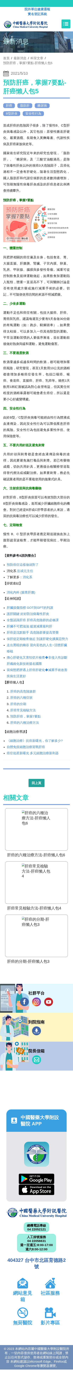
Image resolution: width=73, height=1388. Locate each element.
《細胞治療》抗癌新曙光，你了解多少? (35, 741)
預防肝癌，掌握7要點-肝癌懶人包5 (27, 63)
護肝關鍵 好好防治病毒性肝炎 (28, 614)
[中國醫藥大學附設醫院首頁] (30, 24)
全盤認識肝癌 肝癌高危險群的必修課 (33, 620)
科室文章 (36, 58)
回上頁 (36, 783)
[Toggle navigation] (65, 24)
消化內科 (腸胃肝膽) (21, 592)
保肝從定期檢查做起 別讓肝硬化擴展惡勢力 (37, 639)
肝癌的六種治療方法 (24, 722)
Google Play (36, 1178)
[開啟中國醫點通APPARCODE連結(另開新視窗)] (36, 1154)
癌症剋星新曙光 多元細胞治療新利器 (33, 753)
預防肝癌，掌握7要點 (25, 716)
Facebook (24, 1001)
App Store (36, 1189)
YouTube (48, 1001)
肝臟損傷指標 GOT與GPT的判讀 (30, 607)
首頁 (6, 58)
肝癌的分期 (18, 704)
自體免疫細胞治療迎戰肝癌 (26, 747)
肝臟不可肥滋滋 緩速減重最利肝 (29, 626)
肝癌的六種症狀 (21, 697)
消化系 (27, 577)
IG (36, 1001)
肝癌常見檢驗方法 (23, 710)
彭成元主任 (25, 571)
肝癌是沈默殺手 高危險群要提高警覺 (33, 632)
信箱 (36, 1059)
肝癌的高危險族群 (23, 691)
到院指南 (36, 1030)
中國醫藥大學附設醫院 (36, 1213)
